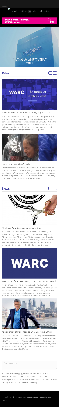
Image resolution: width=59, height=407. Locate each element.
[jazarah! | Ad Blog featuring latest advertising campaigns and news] (28, 3)
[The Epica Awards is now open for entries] (29, 210)
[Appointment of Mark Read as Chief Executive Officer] (29, 313)
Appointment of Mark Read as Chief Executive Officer (27, 331)
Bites (5, 73)
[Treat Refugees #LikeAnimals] (29, 147)
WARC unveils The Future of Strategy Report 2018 (26, 112)
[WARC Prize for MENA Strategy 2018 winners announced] (29, 263)
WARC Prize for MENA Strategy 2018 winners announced (29, 281)
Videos (29, 63)
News (6, 188)
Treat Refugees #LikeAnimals (16, 163)
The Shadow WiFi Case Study (29, 59)
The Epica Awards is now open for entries (21, 228)
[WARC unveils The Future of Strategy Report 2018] (29, 94)
